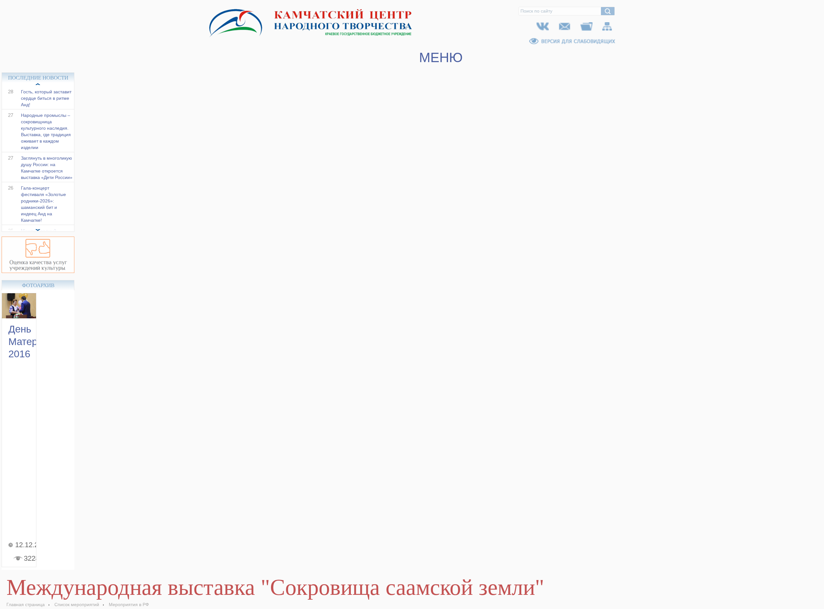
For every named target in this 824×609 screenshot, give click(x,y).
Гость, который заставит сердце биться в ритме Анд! (46, 105)
